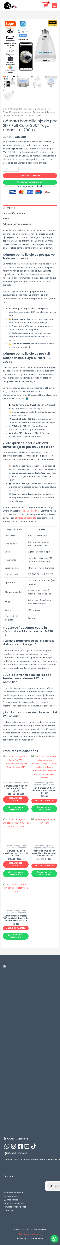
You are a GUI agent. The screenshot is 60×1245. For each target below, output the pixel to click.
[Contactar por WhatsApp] (54, 1239)
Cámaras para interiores (20, 112)
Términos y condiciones (30, 1234)
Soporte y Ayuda (11, 1196)
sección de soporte (29, 511)
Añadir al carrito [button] (44, 800)
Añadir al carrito (30, 175)
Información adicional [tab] (14, 213)
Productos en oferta (13, 1192)
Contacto (8, 1210)
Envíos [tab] (6, 218)
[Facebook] (20, 1146)
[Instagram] (13, 1146)
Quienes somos (10, 1200)
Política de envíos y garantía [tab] (17, 224)
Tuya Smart (34, 357)
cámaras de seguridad (25, 518)
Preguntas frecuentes (13, 1203)
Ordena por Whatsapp (31, 182)
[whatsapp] (6, 1146)
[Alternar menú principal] (54, 5)
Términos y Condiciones (14, 1207)
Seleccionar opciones (15, 799)
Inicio (5, 109)
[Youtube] (27, 1146)
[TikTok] (33, 1146)
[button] (30, 182)
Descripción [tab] (9, 208)
